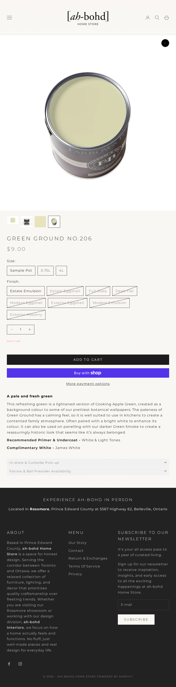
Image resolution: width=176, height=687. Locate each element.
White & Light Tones (101, 440)
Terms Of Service (84, 566)
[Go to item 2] (27, 222)
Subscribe (136, 619)
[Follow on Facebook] (9, 664)
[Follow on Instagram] (20, 664)
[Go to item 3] (40, 222)
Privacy (75, 574)
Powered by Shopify (115, 676)
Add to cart (88, 360)
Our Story (77, 543)
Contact (76, 551)
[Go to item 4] (54, 222)
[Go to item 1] (13, 220)
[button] (88, 462)
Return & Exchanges (88, 558)
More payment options (88, 384)
